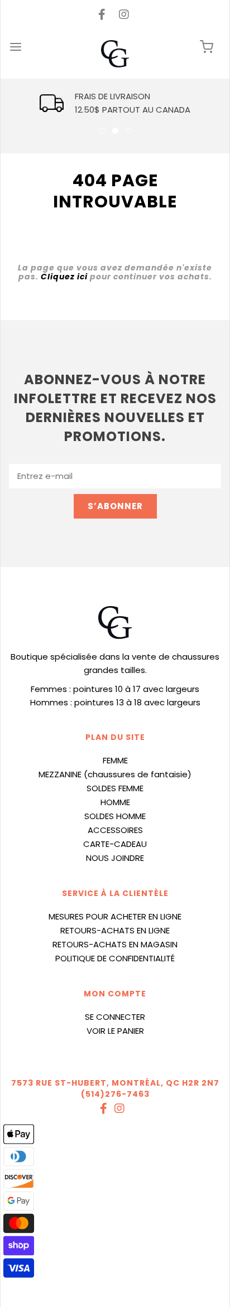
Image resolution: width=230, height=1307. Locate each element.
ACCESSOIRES (115, 830)
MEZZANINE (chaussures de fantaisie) (115, 774)
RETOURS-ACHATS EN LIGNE (115, 930)
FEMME (115, 760)
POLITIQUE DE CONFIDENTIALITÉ (115, 958)
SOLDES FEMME (115, 788)
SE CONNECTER (115, 1017)
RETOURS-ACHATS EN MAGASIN (115, 944)
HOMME (115, 802)
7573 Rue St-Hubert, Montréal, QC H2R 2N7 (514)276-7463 (115, 1088)
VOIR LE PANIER (115, 1031)
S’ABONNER (115, 506)
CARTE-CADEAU (115, 844)
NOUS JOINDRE (115, 858)
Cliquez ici (64, 276)
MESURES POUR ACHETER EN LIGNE (115, 916)
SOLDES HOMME (115, 816)
